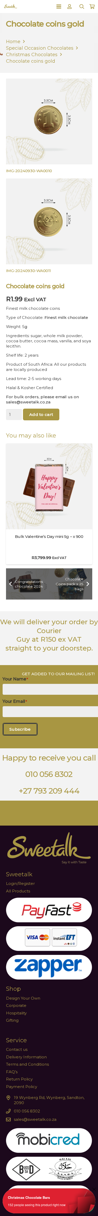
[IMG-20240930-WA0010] (49, 127)
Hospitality (16, 1013)
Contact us (16, 1049)
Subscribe (20, 729)
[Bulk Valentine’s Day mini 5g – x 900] (49, 445)
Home (13, 41)
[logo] (10, 6)
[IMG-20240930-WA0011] (49, 227)
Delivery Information (26, 1056)
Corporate (16, 1005)
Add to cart (41, 414)
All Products (18, 891)
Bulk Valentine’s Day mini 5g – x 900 (49, 536)
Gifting (12, 1020)
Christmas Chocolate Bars (29, 1197)
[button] (82, 6)
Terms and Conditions (27, 1064)
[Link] (70, 6)
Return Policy (19, 1079)
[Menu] (58, 6)
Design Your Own (23, 998)
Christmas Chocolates (31, 54)
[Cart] (92, 6)
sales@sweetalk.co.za (35, 1119)
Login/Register (20, 883)
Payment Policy (21, 1086)
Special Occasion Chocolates (39, 48)
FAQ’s (12, 1071)
